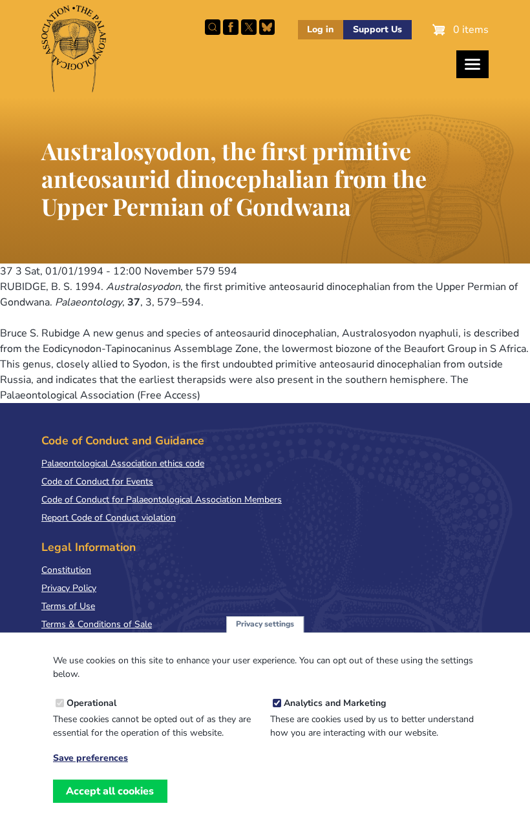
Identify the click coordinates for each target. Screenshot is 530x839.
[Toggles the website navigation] (472, 64)
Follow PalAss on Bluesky (267, 27)
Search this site (212, 27)
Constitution (66, 570)
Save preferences (90, 758)
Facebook (230, 27)
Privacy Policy (68, 588)
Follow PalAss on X (249, 27)
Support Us (377, 29)
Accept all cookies (110, 791)
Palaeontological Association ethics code (122, 463)
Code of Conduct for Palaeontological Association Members (161, 499)
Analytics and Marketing (335, 703)
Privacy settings (265, 624)
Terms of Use (68, 606)
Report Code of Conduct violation (108, 518)
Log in (320, 29)
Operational (91, 703)
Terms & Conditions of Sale (96, 624)
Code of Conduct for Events (97, 481)
